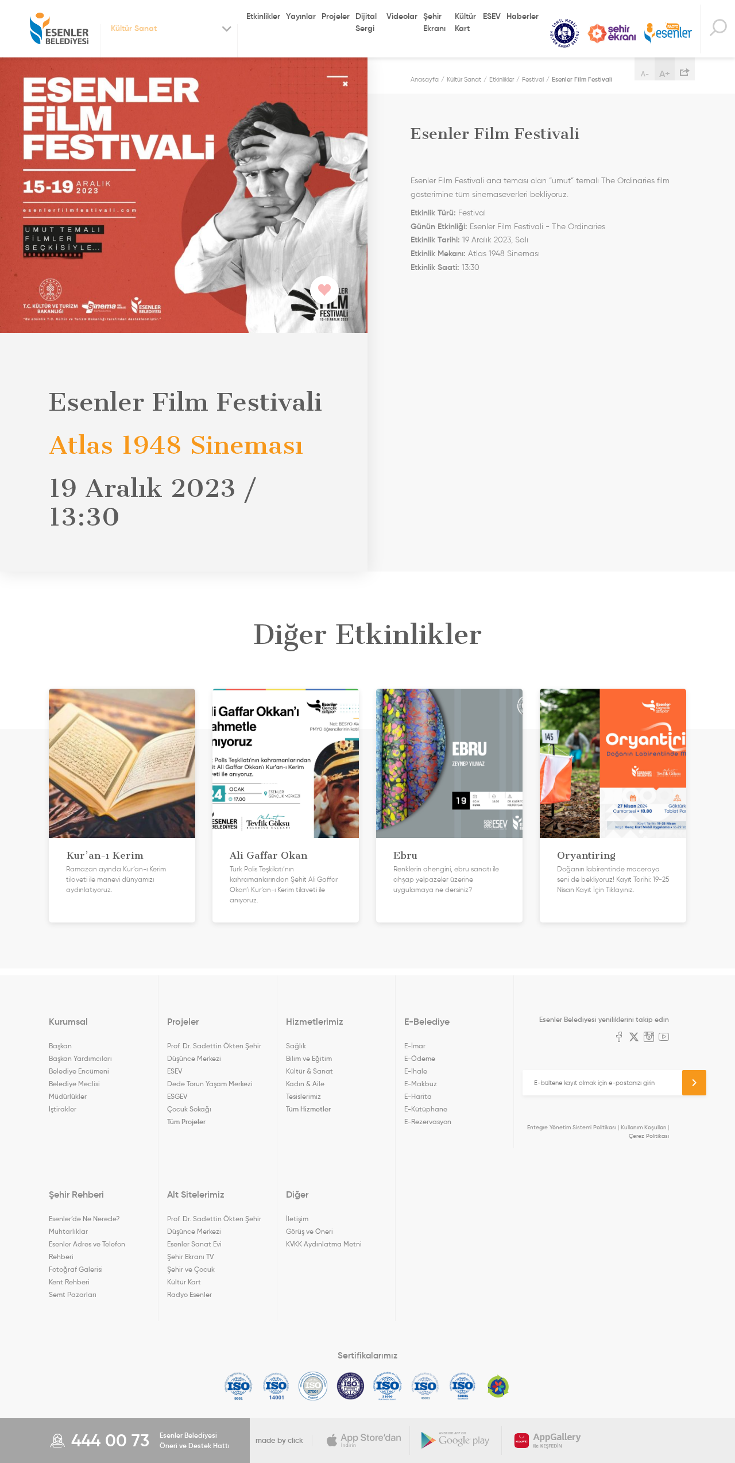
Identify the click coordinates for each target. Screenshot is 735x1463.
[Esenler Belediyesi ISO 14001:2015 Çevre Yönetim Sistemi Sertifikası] (276, 1386)
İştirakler (62, 1109)
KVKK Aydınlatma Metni (324, 1244)
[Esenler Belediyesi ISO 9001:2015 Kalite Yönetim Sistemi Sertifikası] (238, 1386)
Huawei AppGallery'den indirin (548, 1440)
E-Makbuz (420, 1083)
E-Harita (418, 1096)
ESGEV (177, 1096)
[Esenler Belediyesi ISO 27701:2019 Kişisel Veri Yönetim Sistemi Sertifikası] (350, 1386)
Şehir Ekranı (434, 22)
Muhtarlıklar (68, 1231)
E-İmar (414, 1045)
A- (645, 74)
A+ (664, 73)
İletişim (297, 1218)
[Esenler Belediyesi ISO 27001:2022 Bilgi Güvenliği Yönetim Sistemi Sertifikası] (313, 1386)
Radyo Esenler (668, 33)
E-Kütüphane (425, 1109)
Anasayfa (425, 79)
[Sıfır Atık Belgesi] (498, 1386)
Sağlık (296, 1045)
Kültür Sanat (564, 33)
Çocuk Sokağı (189, 1109)
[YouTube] (664, 1038)
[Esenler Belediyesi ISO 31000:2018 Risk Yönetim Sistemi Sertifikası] (388, 1386)
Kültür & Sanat (309, 1071)
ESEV (492, 16)
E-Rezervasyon (427, 1121)
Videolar (401, 16)
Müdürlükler (68, 1096)
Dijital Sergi (366, 22)
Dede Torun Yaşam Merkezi (210, 1083)
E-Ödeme (419, 1058)
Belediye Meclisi (74, 1083)
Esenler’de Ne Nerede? (84, 1218)
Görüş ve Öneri (309, 1231)
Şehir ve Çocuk (191, 1269)
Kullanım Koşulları (643, 1127)
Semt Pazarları (72, 1294)
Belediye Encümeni (79, 1071)
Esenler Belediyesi (59, 29)
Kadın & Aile (305, 1083)
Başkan (60, 1045)
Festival (533, 79)
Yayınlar (301, 16)
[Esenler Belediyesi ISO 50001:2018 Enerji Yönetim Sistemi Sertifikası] (462, 1386)
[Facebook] (619, 1038)
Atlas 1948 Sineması (504, 253)
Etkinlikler (263, 16)
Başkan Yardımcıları (80, 1058)
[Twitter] (634, 1038)
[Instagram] (649, 1038)
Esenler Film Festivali (582, 79)
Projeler (336, 16)
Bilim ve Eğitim (309, 1058)
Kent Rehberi (69, 1281)
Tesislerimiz (303, 1096)
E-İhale (415, 1071)
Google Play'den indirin (456, 1440)
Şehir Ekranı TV (611, 33)
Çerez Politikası (649, 1136)
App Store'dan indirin (364, 1440)
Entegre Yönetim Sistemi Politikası (571, 1127)
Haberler (522, 16)
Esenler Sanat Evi (194, 1244)
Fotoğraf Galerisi (76, 1269)
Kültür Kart (465, 22)
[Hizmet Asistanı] (718, 29)
